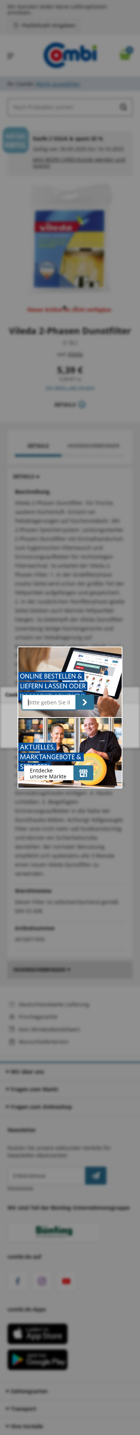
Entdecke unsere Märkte (48, 773)
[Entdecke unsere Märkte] (83, 772)
